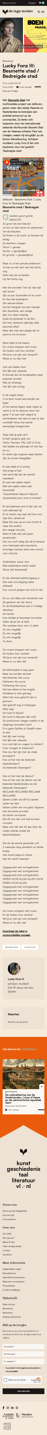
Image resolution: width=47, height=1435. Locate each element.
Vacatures (7, 1254)
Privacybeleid (9, 1285)
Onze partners (9, 1219)
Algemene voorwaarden (14, 1281)
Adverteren (8, 1312)
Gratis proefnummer (12, 1317)
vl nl (23, 1186)
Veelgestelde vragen (12, 1269)
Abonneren (8, 1308)
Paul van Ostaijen (10, 91)
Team (12, 1246)
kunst (23, 1163)
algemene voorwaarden (29, 1368)
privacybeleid (13, 1371)
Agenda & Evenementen (14, 1277)
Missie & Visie (9, 1242)
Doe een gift (8, 1215)
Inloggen (32, 3)
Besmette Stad (16, 100)
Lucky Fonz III (14, 83)
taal (23, 1174)
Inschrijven (23, 1391)
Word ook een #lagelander (15, 1211)
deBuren (8, 199)
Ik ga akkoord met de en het (23, 1369)
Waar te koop (9, 1304)
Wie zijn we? (8, 1238)
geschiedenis (23, 1168)
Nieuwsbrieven (9, 1273)
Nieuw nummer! (9, 3)
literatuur (23, 1180)
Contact (6, 1250)
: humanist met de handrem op (22, 1096)
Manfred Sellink (11, 1110)
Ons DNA (7, 1233)
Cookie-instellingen (11, 1290)
